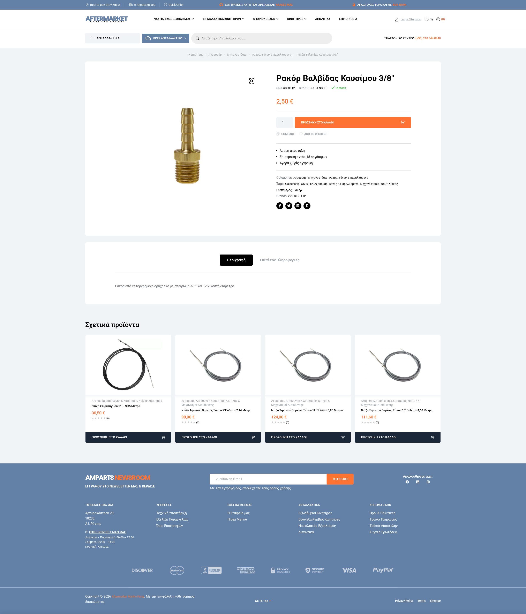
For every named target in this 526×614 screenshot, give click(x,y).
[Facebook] (407, 482)
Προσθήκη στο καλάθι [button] (109, 437)
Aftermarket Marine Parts (128, 596)
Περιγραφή (236, 260)
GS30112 (307, 183)
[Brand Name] (148, 570)
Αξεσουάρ (215, 54)
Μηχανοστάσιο (237, 54)
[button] (252, 81)
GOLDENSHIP (318, 88)
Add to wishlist (316, 134)
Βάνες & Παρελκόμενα (344, 183)
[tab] (236, 260)
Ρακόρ (297, 190)
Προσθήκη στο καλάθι (317, 122)
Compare (288, 134)
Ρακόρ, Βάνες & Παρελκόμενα (271, 54)
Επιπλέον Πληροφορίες (279, 260)
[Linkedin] (417, 482)
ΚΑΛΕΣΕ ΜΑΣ (284, 4)
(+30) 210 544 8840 (428, 38)
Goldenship (292, 183)
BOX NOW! (399, 4)
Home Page (195, 54)
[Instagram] (428, 482)
